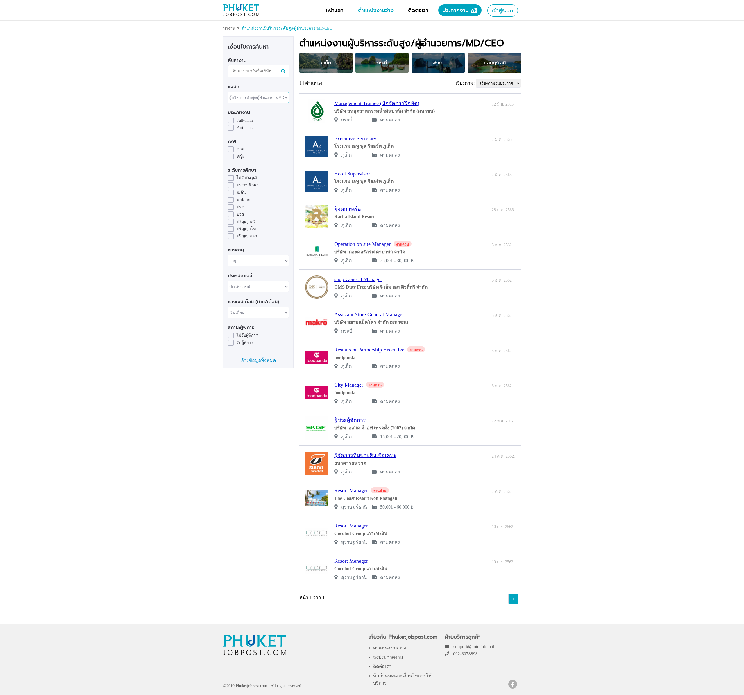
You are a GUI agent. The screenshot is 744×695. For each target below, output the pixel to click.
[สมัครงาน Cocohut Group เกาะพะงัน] (316, 533)
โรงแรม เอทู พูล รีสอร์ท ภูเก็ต (364, 146)
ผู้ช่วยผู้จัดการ (350, 420)
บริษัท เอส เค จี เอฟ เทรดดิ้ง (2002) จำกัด (374, 427)
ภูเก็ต (346, 154)
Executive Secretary (355, 138)
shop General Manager (358, 279)
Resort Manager (351, 490)
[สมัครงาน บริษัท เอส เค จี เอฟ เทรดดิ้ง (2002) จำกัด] (316, 427)
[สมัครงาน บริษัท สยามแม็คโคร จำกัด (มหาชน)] (316, 322)
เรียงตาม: (465, 83)
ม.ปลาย (243, 200)
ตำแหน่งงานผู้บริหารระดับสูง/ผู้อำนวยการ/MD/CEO (287, 28)
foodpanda (344, 357)
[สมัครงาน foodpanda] (316, 357)
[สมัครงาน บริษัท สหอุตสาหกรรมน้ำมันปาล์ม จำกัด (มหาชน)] (316, 111)
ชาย (240, 149)
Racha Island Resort (354, 216)
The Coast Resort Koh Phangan (365, 498)
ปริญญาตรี (246, 221)
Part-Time (245, 127)
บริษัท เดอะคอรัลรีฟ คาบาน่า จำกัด (369, 251)
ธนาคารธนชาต (350, 463)
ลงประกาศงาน (388, 657)
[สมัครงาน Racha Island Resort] (316, 216)
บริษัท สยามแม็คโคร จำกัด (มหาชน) (371, 322)
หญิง (241, 156)
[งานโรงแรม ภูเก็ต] (512, 687)
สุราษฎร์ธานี (353, 506)
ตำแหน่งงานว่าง (389, 647)
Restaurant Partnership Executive (369, 350)
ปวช (240, 207)
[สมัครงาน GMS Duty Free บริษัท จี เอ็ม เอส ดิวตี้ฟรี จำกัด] (316, 287)
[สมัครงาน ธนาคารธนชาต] (316, 463)
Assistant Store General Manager (369, 314)
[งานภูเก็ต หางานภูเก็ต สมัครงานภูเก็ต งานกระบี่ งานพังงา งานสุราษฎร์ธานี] (241, 14)
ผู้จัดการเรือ (347, 209)
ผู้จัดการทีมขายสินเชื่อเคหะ (365, 455)
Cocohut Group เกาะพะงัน (360, 533)
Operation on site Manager (362, 244)
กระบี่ (346, 119)
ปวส (240, 214)
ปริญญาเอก (247, 236)
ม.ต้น (241, 192)
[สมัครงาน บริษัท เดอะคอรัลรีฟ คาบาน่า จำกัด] (316, 251)
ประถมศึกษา (248, 185)
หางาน (229, 28)
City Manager (348, 385)
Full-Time (245, 120)
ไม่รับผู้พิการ (247, 335)
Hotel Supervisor (352, 174)
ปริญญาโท (246, 229)
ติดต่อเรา (382, 666)
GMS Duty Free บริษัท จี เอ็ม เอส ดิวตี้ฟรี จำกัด (381, 287)
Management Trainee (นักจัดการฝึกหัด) (376, 103)
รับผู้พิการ (245, 342)
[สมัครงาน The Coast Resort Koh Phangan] (316, 498)
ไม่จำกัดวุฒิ (247, 178)
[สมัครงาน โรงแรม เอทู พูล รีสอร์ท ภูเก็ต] (316, 146)
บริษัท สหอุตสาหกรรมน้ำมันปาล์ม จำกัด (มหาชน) (384, 111)
